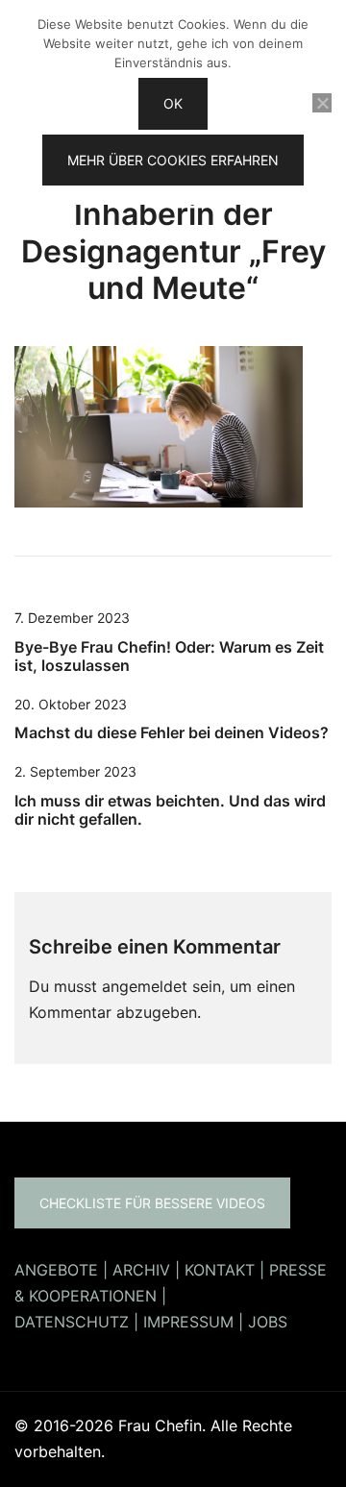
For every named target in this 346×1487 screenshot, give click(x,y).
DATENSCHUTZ (71, 1321)
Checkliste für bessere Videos (152, 1203)
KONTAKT (220, 1269)
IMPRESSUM (188, 1321)
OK (173, 103)
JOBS (267, 1321)
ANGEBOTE (56, 1269)
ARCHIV (141, 1269)
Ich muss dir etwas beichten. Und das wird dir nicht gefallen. (170, 810)
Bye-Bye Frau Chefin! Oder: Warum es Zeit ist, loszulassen (169, 656)
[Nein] (322, 102)
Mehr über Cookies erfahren (173, 160)
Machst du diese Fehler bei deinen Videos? (171, 732)
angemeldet (144, 986)
